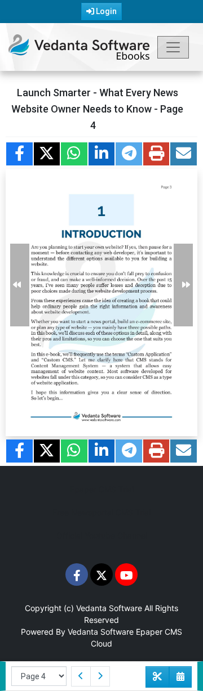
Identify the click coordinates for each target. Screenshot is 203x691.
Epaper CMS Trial (102, 489)
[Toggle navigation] (173, 47)
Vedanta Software (109, 608)
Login (105, 11)
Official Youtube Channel (101, 535)
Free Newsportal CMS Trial (101, 512)
